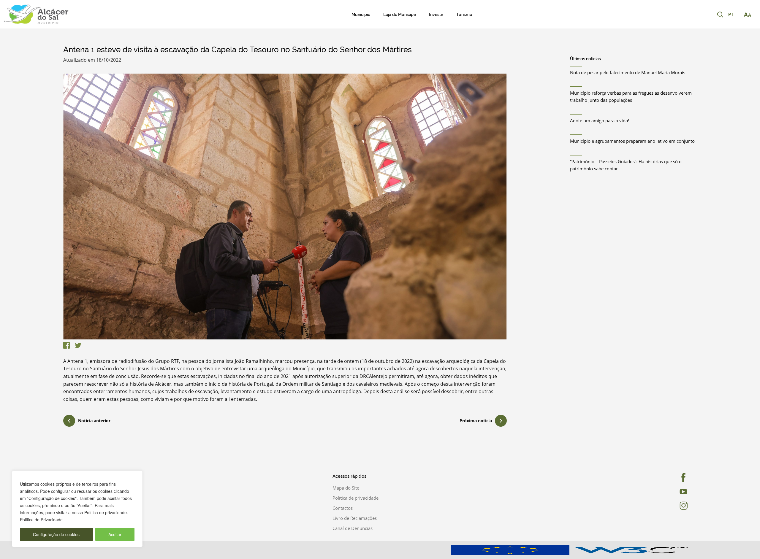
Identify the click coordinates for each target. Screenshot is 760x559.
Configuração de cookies (56, 534)
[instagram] (666, 505)
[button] (734, 15)
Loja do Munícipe (399, 14)
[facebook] (666, 477)
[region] (77, 509)
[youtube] (666, 491)
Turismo (464, 14)
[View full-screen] (284, 206)
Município (361, 14)
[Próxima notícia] (501, 421)
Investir (436, 14)
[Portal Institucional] (79, 14)
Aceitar (114, 534)
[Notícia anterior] (69, 421)
